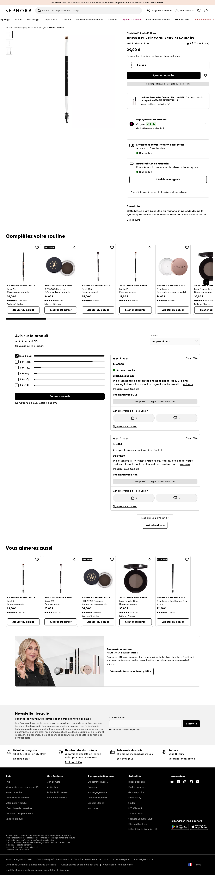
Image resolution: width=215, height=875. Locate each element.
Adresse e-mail (117, 717)
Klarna (176, 56)
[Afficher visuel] (9, 34)
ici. (71, 835)
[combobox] (175, 341)
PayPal (158, 56)
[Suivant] (206, 282)
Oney (166, 56)
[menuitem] (159, 10)
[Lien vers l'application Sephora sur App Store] (199, 827)
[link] (60, 396)
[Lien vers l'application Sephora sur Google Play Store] (180, 827)
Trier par (154, 335)
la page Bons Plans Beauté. (63, 838)
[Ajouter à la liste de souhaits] (37, 247)
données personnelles (62, 735)
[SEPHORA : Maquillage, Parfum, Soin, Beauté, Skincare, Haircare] (19, 10)
